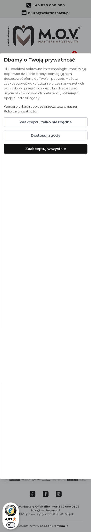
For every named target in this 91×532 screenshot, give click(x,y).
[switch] (10, 525)
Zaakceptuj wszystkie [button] (45, 148)
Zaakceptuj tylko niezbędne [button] (45, 122)
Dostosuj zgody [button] (45, 135)
